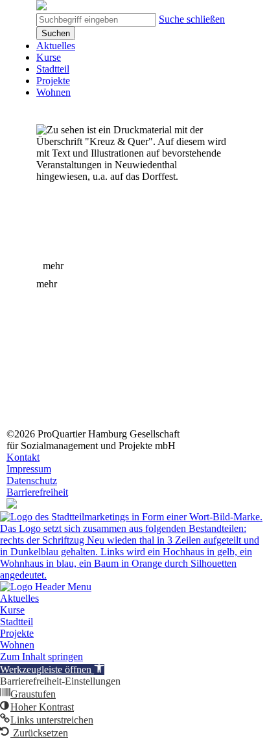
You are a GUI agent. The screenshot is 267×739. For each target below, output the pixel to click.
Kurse (48, 57)
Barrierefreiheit (37, 492)
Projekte (53, 80)
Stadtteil (52, 68)
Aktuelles (55, 45)
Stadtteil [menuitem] (16, 621)
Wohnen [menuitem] (17, 644)
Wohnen (53, 92)
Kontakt (23, 457)
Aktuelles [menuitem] (19, 598)
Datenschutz (31, 480)
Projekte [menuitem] (17, 633)
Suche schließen (192, 19)
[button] (52, 669)
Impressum (28, 468)
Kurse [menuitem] (12, 609)
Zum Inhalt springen (41, 656)
